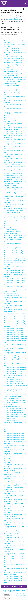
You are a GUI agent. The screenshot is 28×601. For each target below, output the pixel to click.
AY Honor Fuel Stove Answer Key (13, 251)
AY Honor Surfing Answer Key (12, 418)
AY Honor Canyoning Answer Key (13, 131)
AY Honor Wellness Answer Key (13, 576)
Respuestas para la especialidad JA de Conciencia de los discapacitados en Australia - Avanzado (15, 183)
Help (25, 9)
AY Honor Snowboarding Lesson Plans (15, 408)
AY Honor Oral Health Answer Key (13, 332)
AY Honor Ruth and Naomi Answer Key (15, 367)
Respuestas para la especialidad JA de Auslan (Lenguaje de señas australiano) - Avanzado (15, 65)
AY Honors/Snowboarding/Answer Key (15, 402)
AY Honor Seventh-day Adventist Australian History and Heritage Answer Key (15, 385)
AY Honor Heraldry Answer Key (13, 293)
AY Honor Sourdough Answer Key (13, 410)
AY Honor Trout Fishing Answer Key (14, 557)
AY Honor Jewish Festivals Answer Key (15, 317)
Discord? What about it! (6, 591)
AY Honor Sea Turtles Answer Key (13, 371)
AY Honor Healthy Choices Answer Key (15, 278)
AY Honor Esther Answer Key (12, 212)
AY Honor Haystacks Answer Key (13, 270)
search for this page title (11, 18)
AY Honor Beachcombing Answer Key (15, 116)
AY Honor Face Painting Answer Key (14, 216)
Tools (7, 586)
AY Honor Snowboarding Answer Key (14, 400)
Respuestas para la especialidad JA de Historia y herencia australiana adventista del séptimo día (15, 396)
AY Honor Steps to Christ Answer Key (15, 414)
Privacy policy (21, 593)
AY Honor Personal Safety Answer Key (15, 356)
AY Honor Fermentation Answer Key (14, 224)
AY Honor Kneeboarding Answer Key (14, 321)
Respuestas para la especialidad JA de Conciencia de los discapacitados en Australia (15, 196)
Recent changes (18, 586)
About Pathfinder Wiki (21, 595)
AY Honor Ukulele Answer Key (12, 561)
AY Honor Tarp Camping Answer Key (14, 433)
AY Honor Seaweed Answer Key (13, 379)
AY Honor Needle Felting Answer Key (14, 328)
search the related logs (14, 19)
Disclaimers (21, 598)
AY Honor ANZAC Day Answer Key (14, 48)
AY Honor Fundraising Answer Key (14, 255)
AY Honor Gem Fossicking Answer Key (15, 259)
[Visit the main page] (4, 3)
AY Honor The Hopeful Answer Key (14, 437)
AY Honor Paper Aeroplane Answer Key (15, 336)
